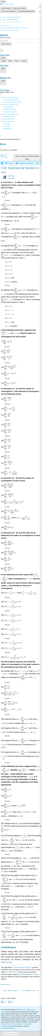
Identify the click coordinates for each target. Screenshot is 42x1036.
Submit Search (6, 44)
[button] (7, 126)
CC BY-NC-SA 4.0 (12, 972)
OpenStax (11, 176)
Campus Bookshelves (26, 163)
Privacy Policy (5, 1024)
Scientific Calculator (10, 112)
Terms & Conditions (17, 1024)
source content (34, 974)
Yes (5, 1002)
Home (10, 163)
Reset (3, 58)
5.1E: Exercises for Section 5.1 (21, 967)
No (12, 1002)
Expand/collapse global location (40, 162)
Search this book (5, 37)
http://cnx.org (6, 962)
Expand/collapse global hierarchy (3, 163)
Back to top (4, 984)
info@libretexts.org (8, 1028)
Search (4, 1033)
